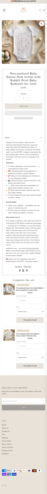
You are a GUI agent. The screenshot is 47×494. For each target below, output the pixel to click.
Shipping (5, 438)
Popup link (27, 266)
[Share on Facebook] (20, 271)
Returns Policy (7, 444)
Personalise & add (30, 320)
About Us (5, 428)
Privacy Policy (6, 441)
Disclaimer (5, 454)
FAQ (3, 434)
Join (23, 408)
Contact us (18, 266)
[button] (23, 113)
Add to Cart (24, 106)
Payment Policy (7, 450)
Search (4, 425)
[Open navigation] (6, 10)
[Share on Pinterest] (27, 271)
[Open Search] (40, 10)
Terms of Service (7, 447)
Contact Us (5, 431)
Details (7, 138)
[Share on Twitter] (23, 271)
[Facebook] (3, 485)
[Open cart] (44, 10)
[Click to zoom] (41, 23)
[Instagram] (5, 485)
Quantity (23, 94)
